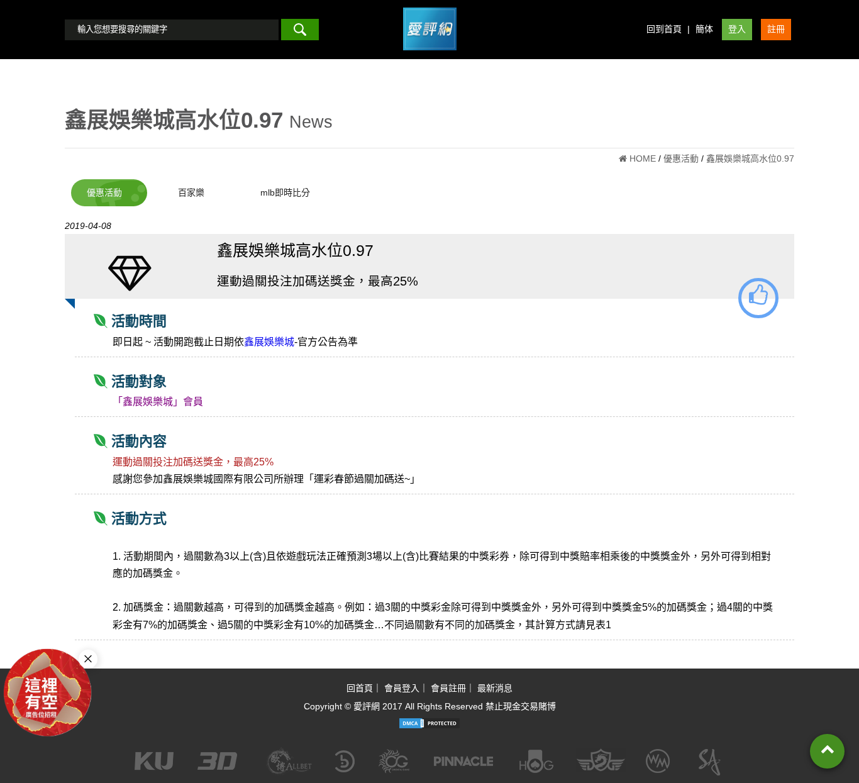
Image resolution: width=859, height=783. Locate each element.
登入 (737, 29)
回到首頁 (664, 29)
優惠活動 (104, 192)
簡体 (704, 29)
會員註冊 (448, 688)
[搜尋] (300, 29)
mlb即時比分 (285, 192)
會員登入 (401, 688)
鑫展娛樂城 (269, 341)
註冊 (776, 29)
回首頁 (359, 688)
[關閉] (88, 659)
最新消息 (495, 688)
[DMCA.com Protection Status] (429, 723)
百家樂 (191, 192)
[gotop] (827, 751)
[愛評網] (430, 55)
